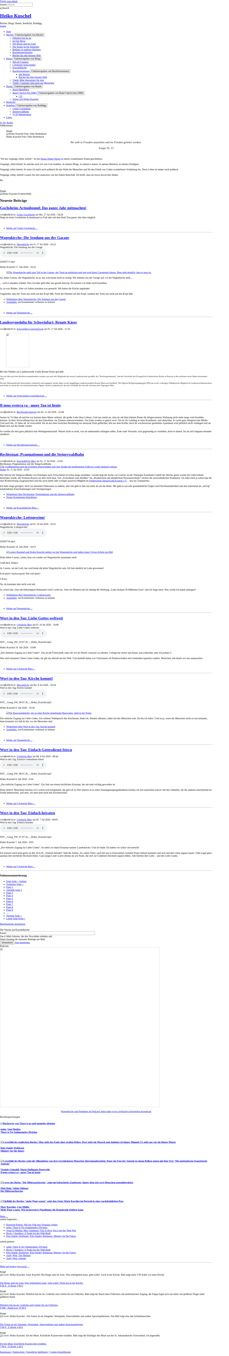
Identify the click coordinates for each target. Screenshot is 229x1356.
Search (3, 4)
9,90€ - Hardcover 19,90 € (13, 1308)
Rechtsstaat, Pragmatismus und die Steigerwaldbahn (42, 454)
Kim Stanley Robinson (12, 1148)
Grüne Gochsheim (26, 214)
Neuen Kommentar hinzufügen (21, 497)
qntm (3, 1129)
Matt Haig (5, 1188)
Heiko (3, 469)
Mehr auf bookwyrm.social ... (14, 1266)
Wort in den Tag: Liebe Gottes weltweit (31, 618)
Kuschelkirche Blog (26, 461)
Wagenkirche (23, 244)
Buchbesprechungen (27, 412)
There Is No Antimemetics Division (18, 1132)
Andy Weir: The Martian (18, 1255)
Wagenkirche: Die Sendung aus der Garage (34, 238)
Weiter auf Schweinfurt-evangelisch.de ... (26, 396)
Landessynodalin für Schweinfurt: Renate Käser (38, 322)
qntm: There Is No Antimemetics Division (26, 1227)
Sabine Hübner (20, 1188)
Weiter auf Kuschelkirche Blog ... (22, 508)
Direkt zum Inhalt (8, 1)
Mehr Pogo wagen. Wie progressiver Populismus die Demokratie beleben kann (41, 1209)
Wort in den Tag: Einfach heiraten (27, 813)
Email (3, 933)
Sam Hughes (14, 1129)
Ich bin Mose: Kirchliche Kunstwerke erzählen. (23, 1343)
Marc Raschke (8, 1207)
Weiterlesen (36, 299)
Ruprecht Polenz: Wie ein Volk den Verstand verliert (31, 1224)
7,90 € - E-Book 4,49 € (11, 1346)
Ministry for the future (12, 1151)
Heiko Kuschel (15, 16)
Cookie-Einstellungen (60, 1352)
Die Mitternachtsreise (11, 1191)
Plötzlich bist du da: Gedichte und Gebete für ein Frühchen (29, 1305)
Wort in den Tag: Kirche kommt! (26, 678)
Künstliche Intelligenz (37, 1352)
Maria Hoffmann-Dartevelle (35, 1169)
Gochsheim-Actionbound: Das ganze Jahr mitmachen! (43, 208)
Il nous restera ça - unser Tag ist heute (30, 405)
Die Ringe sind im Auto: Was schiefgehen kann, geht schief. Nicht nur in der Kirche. (41, 1283)
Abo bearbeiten (22, 942)
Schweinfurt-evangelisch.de (30, 329)
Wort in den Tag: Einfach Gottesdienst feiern (36, 750)
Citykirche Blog (24, 624)
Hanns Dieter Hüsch (51, 159)
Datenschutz (18, 1352)
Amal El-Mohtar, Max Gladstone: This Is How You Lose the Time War (41, 1230)
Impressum (5, 1352)
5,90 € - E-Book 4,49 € (11, 1327)
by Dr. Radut (6, 122)
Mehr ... (4, 1216)
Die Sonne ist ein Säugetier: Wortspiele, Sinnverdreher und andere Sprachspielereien (41, 1324)
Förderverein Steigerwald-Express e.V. (108, 480)
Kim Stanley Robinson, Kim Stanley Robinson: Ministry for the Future (41, 1236)
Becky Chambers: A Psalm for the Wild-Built (28, 1233)
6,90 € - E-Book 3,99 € (11, 1285)
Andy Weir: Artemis (16, 1258)
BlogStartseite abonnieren (12, 924)
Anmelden (11, 302)
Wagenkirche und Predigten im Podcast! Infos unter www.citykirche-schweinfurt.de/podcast (106, 1111)
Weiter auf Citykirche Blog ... (20, 668)
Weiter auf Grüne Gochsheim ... (22, 228)
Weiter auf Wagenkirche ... (19, 312)
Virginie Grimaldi (9, 1169)
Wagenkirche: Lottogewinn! (22, 517)
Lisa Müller (23, 1207)
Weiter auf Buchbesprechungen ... (23, 445)
